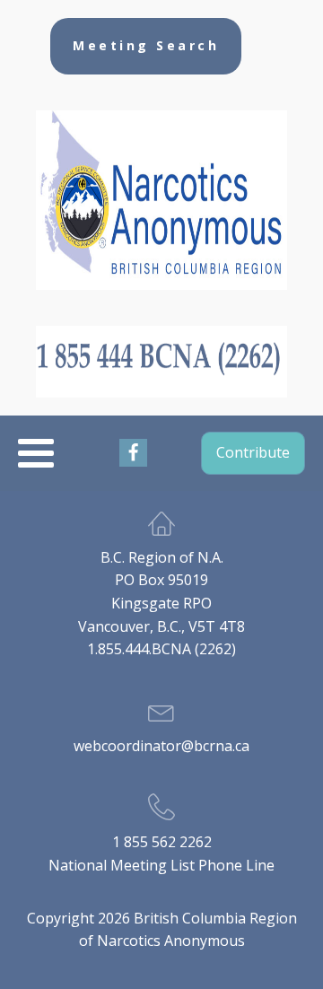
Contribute (253, 452)
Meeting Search (146, 45)
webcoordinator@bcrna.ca (161, 746)
